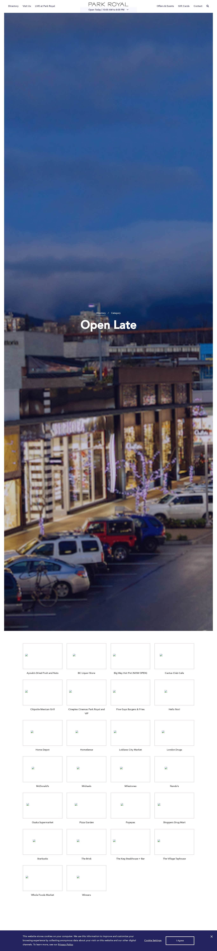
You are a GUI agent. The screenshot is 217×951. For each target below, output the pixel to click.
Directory (13, 6)
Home (108, 4)
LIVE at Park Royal (45, 6)
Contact (198, 6)
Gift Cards (184, 6)
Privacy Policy (65, 945)
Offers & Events (165, 6)
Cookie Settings (153, 940)
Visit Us (27, 6)
